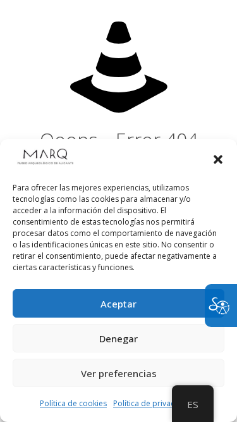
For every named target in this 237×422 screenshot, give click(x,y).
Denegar (118, 338)
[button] (218, 159)
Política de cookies (73, 403)
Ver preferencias (119, 373)
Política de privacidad (152, 403)
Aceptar (118, 303)
